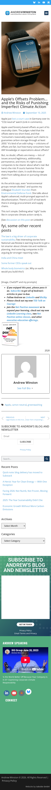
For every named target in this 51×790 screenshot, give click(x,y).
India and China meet (12, 257)
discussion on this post (18, 219)
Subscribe (16, 290)
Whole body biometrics (13, 268)
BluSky (43, 297)
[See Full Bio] (32, 388)
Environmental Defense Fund (16, 193)
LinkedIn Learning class (19, 313)
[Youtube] (44, 2)
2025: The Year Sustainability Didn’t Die (23, 500)
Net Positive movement (27, 307)
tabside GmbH (43, 786)
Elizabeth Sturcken (21, 189)
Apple (8, 404)
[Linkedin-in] (39, 2)
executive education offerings (22, 320)
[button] (46, 13)
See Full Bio (24, 388)
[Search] (47, 458)
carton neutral (19, 404)
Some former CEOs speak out (16, 263)
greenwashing (35, 404)
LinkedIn (30, 297)
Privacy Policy (25, 449)
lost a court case (20, 118)
